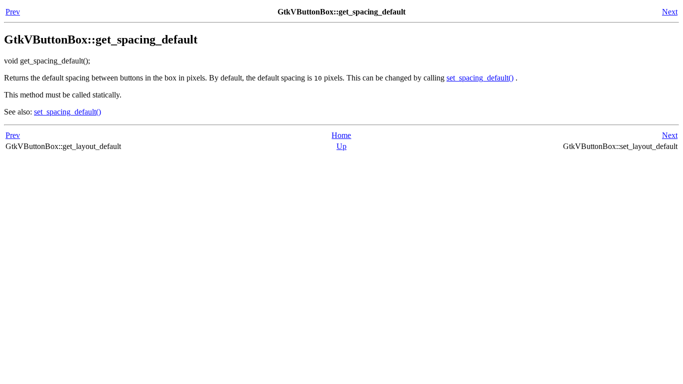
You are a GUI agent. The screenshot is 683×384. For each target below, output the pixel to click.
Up (341, 146)
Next (670, 12)
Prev (13, 12)
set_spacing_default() (480, 78)
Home (341, 135)
